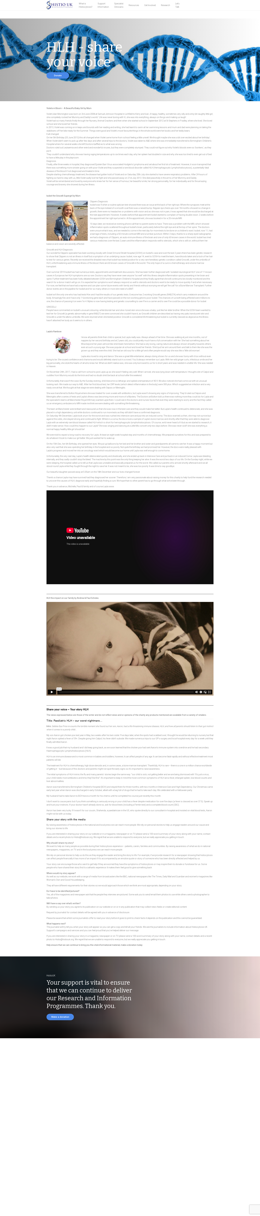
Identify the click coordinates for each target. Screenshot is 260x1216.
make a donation (129, 945)
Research (165, 5)
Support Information (103, 5)
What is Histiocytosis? (85, 5)
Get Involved (150, 5)
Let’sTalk (177, 5)
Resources (134, 5)
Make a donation (60, 1017)
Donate (58, 75)
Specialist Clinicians (118, 5)
